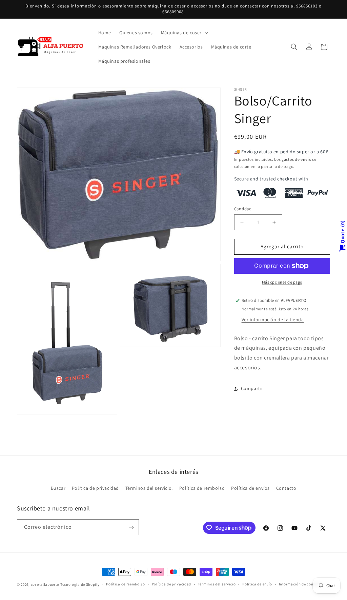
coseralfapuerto (45, 584)
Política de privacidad (95, 488)
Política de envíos (250, 488)
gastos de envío (296, 159)
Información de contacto (301, 584)
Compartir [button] (252, 388)
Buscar (58, 488)
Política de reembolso (125, 584)
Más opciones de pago (282, 282)
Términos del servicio (217, 584)
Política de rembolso (202, 488)
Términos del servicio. (149, 488)
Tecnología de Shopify (80, 584)
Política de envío (257, 584)
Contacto (286, 488)
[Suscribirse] (131, 527)
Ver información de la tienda (273, 319)
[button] (184, 32)
